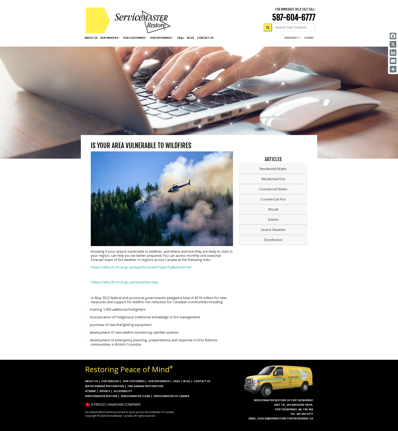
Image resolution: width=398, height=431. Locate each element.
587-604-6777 (293, 17)
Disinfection (273, 240)
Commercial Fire (273, 199)
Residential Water (273, 169)
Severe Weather (273, 229)
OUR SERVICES (110, 381)
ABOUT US (91, 381)
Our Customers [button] (134, 38)
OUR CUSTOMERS (133, 381)
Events (273, 219)
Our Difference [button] (161, 38)
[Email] (393, 61)
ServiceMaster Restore (101, 396)
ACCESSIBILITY (123, 391)
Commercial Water (273, 189)
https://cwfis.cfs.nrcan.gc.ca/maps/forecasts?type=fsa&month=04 (141, 267)
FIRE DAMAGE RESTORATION (145, 386)
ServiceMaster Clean (135, 396)
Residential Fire (273, 179)
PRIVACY (105, 391)
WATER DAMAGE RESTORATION (104, 386)
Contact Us (205, 38)
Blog (190, 38)
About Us (91, 38)
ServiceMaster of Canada (171, 396)
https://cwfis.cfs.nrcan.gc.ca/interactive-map (124, 282)
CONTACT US (202, 381)
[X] (393, 44)
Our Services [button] (109, 38)
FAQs (176, 381)
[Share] (393, 69)
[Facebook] (393, 36)
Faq (180, 38)
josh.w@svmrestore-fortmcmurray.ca (285, 418)
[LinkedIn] (393, 52)
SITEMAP (90, 391)
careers (309, 38)
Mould (273, 209)
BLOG (186, 381)
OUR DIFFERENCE (159, 381)
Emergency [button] (292, 38)
